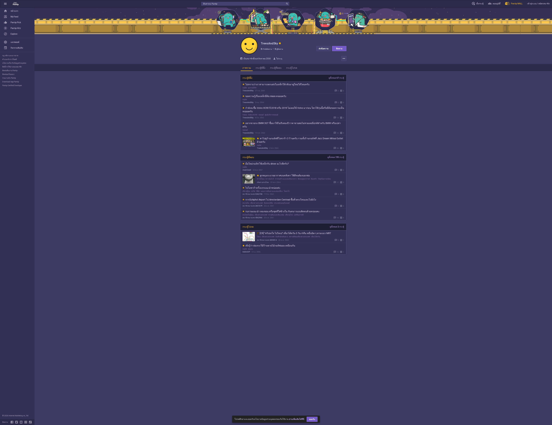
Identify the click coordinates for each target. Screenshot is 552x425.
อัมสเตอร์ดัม (268, 203)
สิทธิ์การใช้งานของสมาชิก (12, 67)
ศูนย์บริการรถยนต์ (271, 115)
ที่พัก (258, 191)
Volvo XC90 (252, 115)
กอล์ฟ (245, 88)
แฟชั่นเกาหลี (298, 215)
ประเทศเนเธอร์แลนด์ (282, 203)
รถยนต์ (261, 115)
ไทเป (259, 237)
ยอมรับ (312, 419)
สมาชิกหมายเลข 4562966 (252, 218)
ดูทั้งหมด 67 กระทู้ (336, 78)
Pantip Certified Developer (12, 85)
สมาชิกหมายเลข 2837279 (252, 206)
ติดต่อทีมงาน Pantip (9, 71)
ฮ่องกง (250, 249)
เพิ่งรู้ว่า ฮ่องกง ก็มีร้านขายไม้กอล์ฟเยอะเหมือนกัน (270, 245)
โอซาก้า (287, 191)
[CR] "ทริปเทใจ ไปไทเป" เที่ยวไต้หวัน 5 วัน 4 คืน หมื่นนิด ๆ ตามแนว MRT (295, 233)
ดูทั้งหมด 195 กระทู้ (335, 157)
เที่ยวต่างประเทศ (256, 203)
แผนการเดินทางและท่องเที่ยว (272, 191)
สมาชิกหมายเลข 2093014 (267, 240)
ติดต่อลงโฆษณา (8, 74)
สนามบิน (246, 203)
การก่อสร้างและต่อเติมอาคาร (286, 179)
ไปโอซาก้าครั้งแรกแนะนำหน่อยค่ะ (262, 187)
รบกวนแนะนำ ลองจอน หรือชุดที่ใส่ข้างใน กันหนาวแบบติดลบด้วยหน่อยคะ (282, 211)
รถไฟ (253, 191)
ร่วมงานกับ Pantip (9, 78)
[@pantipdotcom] (26, 422)
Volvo (245, 115)
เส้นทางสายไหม (263, 182)
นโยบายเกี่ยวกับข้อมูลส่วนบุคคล (14, 63)
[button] (5, 3)
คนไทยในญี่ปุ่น (248, 215)
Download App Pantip (10, 82)
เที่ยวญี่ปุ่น (246, 191)
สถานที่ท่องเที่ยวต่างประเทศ (299, 237)
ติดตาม (339, 48)
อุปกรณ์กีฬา (252, 88)
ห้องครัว (314, 179)
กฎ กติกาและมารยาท (10, 56)
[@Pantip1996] (17, 422)
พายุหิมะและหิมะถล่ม (276, 215)
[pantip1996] (21, 422)
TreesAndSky (248, 91)
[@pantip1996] (30, 422)
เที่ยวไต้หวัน (315, 237)
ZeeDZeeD (247, 170)
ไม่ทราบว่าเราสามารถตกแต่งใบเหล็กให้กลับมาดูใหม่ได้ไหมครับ (277, 84)
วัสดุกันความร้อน (324, 179)
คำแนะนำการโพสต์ (9, 59)
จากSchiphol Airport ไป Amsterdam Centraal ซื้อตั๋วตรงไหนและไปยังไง (280, 199)
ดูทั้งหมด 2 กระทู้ (337, 227)
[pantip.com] (15, 3)
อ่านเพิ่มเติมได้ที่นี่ (296, 419)
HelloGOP (246, 252)
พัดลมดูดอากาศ (304, 179)
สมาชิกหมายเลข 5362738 (252, 194)
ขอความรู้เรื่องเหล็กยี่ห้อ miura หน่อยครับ (265, 96)
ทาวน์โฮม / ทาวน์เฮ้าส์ (265, 179)
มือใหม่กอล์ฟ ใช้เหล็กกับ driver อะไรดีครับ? (267, 163)
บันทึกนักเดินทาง (281, 237)
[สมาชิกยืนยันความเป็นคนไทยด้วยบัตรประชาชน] (280, 43)
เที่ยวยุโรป (289, 215)
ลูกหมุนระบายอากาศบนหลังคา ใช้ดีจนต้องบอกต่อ (285, 175)
